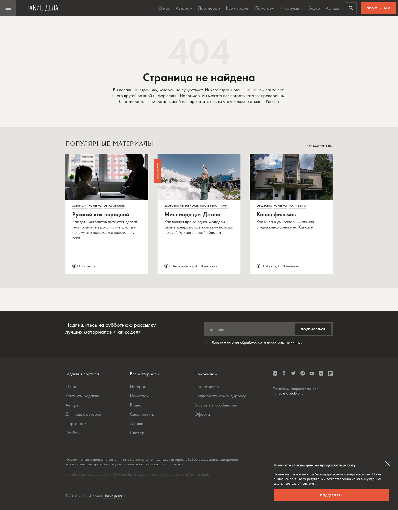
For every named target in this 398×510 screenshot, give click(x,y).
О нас (164, 8)
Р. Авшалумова (181, 265)
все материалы (320, 146)
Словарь (138, 433)
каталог (253, 95)
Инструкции (291, 8)
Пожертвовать (207, 386)
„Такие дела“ (113, 495)
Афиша (332, 8)
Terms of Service (188, 474)
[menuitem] (8, 8)
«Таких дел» (234, 101)
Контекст (95, 206)
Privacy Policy (157, 474)
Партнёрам (76, 423)
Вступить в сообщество (215, 405)
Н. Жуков (268, 265)
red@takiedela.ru (291, 393)
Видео (314, 8)
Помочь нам (378, 8)
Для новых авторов (83, 414)
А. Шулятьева (206, 265)
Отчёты (72, 433)
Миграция (80, 206)
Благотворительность (181, 206)
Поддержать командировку (220, 396)
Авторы (72, 405)
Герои (204, 206)
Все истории (237, 8)
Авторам (184, 8)
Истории (138, 386)
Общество (264, 206)
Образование (114, 206)
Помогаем (265, 8)
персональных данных (284, 342)
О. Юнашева (288, 265)
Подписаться (313, 329)
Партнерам (209, 8)
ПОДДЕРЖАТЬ (331, 495)
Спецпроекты (142, 414)
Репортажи (218, 206)
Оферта (202, 414)
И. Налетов (86, 265)
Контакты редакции (83, 396)
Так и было (297, 206)
